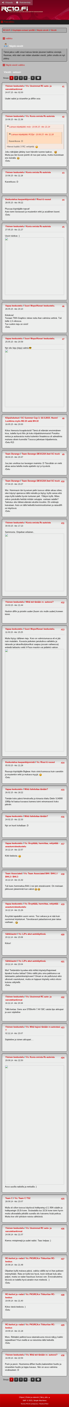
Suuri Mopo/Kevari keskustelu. (39, 306)
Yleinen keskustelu (14, 86)
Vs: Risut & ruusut (46, 762)
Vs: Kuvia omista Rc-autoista (40, 116)
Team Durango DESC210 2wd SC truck (41, 454)
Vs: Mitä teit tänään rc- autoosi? (41, 1355)
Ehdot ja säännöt (32, 1397)
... (29, 78)
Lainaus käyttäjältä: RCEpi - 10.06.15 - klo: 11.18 (32, 134)
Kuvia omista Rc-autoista (38, 172)
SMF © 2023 (27, 1400)
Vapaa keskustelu (13, 306)
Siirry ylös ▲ (45, 1397)
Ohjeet (21, 1397)
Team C (9, 1198)
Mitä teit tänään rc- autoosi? (40, 602)
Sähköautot (11, 934)
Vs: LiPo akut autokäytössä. (32, 934)
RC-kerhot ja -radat (14, 1258)
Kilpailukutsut (12, 418)
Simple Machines (40, 1400)
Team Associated (13, 873)
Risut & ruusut (44, 199)
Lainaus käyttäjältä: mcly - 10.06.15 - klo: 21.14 (29, 127)
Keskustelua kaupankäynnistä (20, 199)
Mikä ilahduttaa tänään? (36, 789)
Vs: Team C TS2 (22, 1198)
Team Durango (12, 454)
